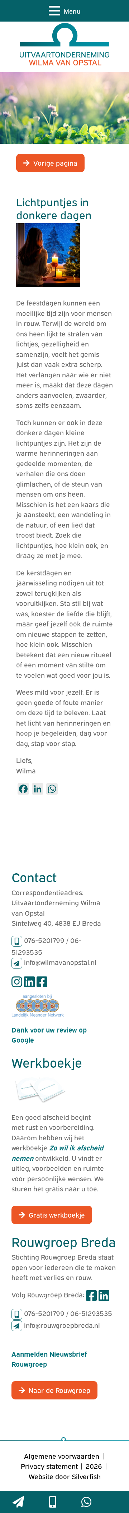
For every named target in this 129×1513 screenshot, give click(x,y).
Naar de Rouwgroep (59, 1389)
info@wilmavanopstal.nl (60, 961)
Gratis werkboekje (57, 1214)
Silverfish (86, 1476)
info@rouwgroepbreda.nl (62, 1324)
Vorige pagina (55, 162)
